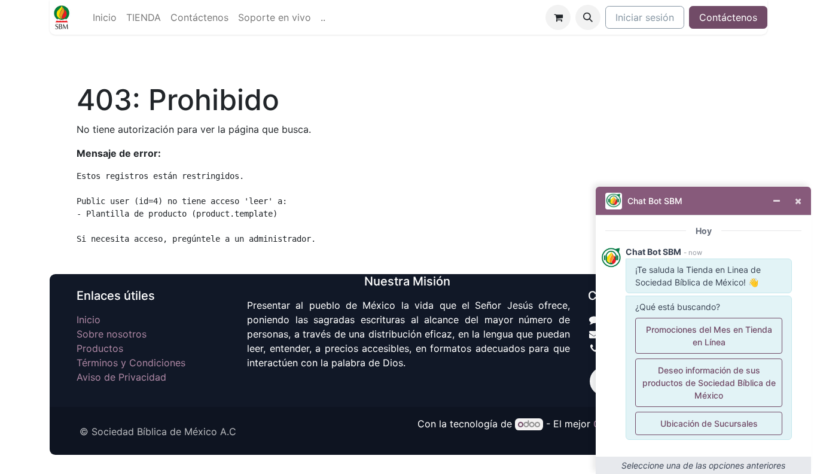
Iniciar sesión (644, 17)
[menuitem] (104, 17)
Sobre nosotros (112, 334)
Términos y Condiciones (131, 363)
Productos (100, 348)
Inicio (88, 320)
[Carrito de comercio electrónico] (558, 17)
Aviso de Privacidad (121, 377)
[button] (587, 17)
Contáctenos (728, 17)
